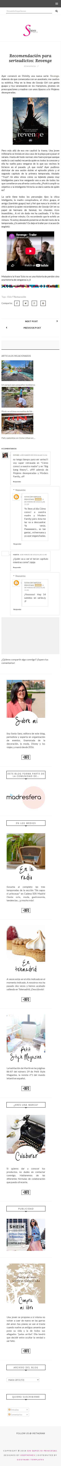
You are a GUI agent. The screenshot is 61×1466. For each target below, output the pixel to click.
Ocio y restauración (16, 297)
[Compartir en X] (25, 303)
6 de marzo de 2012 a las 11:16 (33, 455)
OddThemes (27, 1455)
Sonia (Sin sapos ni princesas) (32, 498)
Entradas (14, 1409)
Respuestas (20, 490)
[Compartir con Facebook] (17, 303)
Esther (16, 455)
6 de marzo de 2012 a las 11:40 (33, 554)
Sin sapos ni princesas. (42, 1451)
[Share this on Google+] (34, 303)
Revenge (54, 75)
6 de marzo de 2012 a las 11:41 (34, 587)
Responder (17, 481)
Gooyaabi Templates (30, 1459)
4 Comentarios (30, 66)
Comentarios (16, 1414)
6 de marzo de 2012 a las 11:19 (34, 501)
